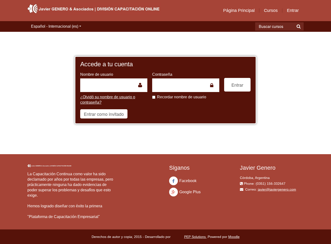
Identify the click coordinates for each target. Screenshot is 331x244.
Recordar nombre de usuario (181, 97)
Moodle (234, 237)
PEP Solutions (195, 237)
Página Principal (239, 10)
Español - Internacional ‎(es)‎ (54, 26)
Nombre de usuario (96, 74)
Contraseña (162, 74)
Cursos (271, 10)
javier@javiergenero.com (277, 189)
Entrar (293, 10)
